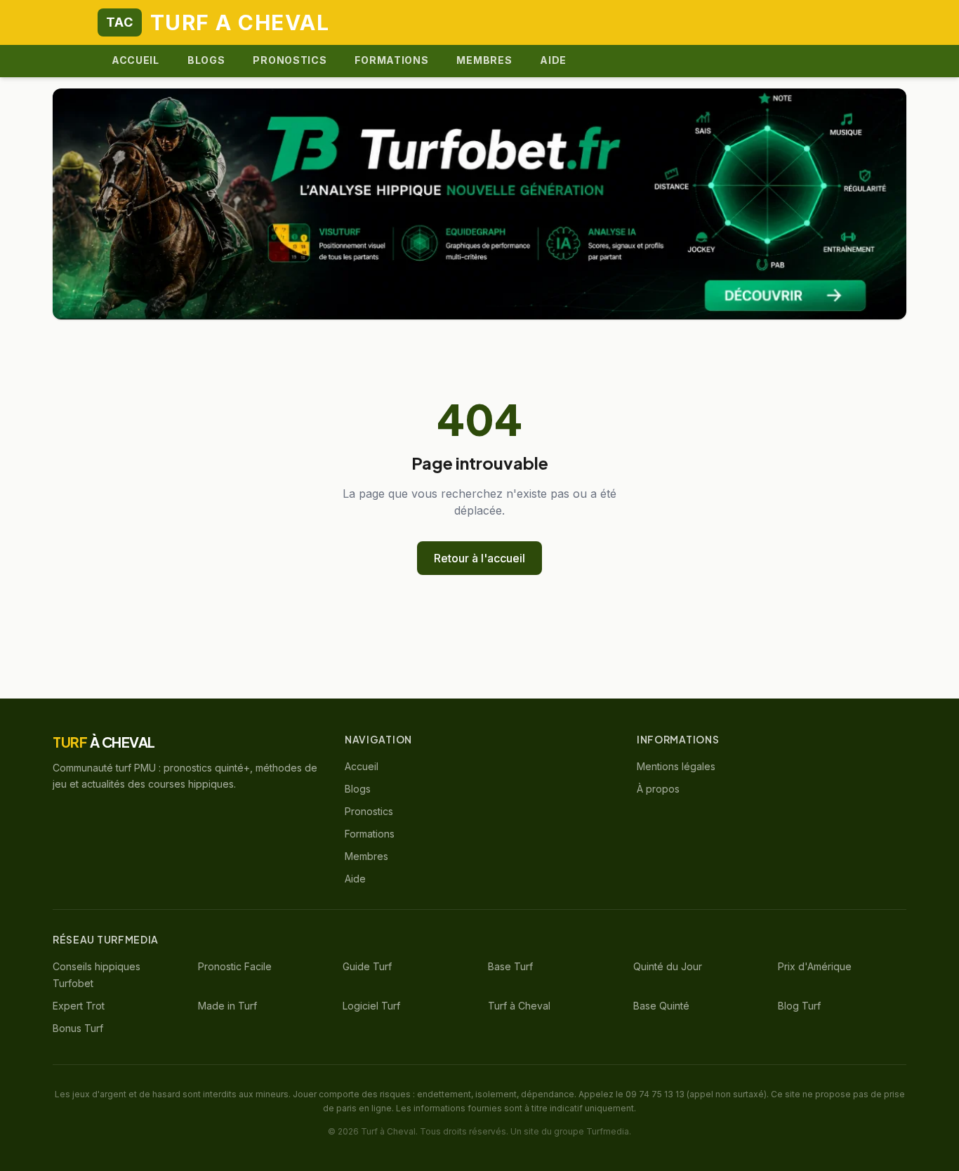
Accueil (135, 60)
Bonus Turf (78, 1028)
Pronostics (289, 60)
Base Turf (510, 966)
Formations (391, 60)
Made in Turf (227, 1006)
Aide (553, 60)
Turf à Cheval (519, 1006)
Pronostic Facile (235, 966)
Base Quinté (661, 1006)
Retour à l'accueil (479, 558)
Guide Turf (367, 966)
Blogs (206, 60)
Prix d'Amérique (815, 966)
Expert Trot (79, 1006)
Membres (484, 60)
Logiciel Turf (371, 1006)
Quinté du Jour (667, 966)
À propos (658, 789)
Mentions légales (676, 766)
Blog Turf (799, 1006)
